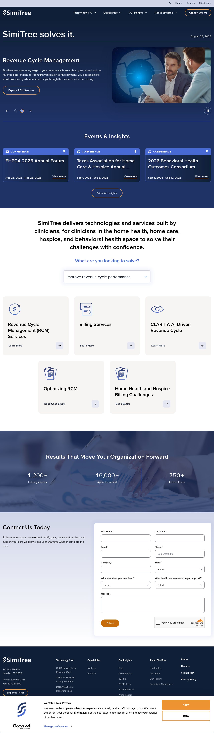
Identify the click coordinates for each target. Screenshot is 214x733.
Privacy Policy (188, 679)
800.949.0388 (56, 542)
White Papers (125, 695)
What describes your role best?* (117, 578)
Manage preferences (56, 726)
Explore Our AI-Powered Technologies (30, 92)
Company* (106, 562)
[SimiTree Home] (17, 12)
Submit (110, 623)
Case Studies (125, 673)
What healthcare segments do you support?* (178, 578)
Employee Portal (15, 692)
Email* (104, 547)
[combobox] (107, 276)
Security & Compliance (161, 684)
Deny (186, 715)
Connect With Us (198, 12)
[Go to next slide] (30, 110)
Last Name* (161, 531)
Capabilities (110, 13)
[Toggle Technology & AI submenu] (95, 13)
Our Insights (136, 13)
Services (91, 673)
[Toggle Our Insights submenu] (146, 13)
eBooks (122, 678)
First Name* (107, 531)
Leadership (155, 668)
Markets (91, 668)
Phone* (159, 547)
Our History (156, 678)
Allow (186, 704)
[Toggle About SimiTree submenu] (175, 13)
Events (178, 3)
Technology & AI (82, 13)
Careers (190, 3)
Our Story (155, 673)
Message (106, 593)
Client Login (205, 3)
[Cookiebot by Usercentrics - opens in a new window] (21, 726)
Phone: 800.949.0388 (14, 679)
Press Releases (127, 689)
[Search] (170, 3)
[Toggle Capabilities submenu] (120, 13)
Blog (121, 668)
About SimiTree (164, 13)
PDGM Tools (125, 684)
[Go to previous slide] (7, 110)
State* (158, 562)
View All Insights (107, 193)
